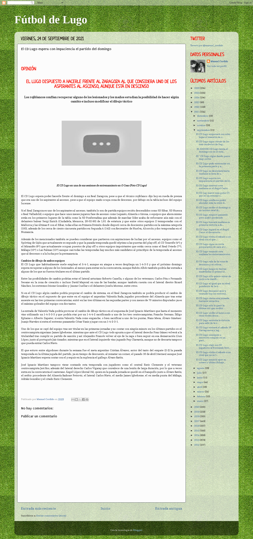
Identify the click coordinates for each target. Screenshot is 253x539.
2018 (197, 416)
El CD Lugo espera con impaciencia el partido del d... (213, 179)
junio (200, 377)
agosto (201, 368)
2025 (197, 92)
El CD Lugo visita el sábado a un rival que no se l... (213, 353)
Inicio (105, 508)
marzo (201, 391)
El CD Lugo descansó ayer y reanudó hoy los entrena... (211, 292)
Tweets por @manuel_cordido (206, 45)
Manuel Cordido (219, 61)
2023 (197, 102)
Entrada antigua (168, 508)
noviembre (203, 120)
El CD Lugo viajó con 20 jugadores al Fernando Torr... (213, 346)
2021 (197, 111)
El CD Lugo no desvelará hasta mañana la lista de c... (212, 172)
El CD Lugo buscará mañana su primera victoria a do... (213, 223)
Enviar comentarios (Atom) (51, 515)
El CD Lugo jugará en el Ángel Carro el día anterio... (212, 231)
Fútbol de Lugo (50, 19)
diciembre (203, 115)
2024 (197, 97)
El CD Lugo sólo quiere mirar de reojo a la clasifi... (213, 277)
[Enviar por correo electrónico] (73, 399)
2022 (197, 107)
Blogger (137, 530)
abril (200, 387)
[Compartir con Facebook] (83, 399)
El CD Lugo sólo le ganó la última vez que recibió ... (210, 307)
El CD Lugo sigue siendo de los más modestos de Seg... (212, 143)
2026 (197, 88)
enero (200, 401)
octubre (201, 125)
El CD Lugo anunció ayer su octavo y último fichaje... (211, 361)
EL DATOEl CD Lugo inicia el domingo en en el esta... (212, 150)
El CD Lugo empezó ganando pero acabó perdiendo (212, 216)
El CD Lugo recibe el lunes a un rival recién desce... (213, 314)
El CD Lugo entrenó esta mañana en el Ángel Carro (212, 187)
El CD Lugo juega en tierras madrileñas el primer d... (211, 270)
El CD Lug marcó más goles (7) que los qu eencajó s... (212, 194)
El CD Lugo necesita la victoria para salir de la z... (213, 321)
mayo (200, 382)
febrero (201, 396)
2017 (197, 421)
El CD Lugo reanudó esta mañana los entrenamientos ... (213, 254)
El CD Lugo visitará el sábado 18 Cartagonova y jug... (213, 329)
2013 (197, 440)
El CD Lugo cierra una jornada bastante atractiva (212, 299)
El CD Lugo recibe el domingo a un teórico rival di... (213, 209)
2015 (197, 430)
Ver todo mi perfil (217, 66)
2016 (197, 425)
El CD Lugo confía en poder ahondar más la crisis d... (211, 201)
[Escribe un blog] (76, 399)
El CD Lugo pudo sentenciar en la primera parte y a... (213, 165)
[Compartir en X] (80, 399)
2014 (197, 435)
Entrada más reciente (38, 508)
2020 (197, 407)
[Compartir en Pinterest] (87, 399)
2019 (197, 411)
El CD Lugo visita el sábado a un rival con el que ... (213, 238)
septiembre (203, 130)
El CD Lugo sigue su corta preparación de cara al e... (211, 245)
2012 (197, 444)
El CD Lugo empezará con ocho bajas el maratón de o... (213, 135)
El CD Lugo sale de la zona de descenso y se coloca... (212, 263)
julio (199, 372)
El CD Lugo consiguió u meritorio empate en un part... (210, 337)
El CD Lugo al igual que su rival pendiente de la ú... (213, 285)
